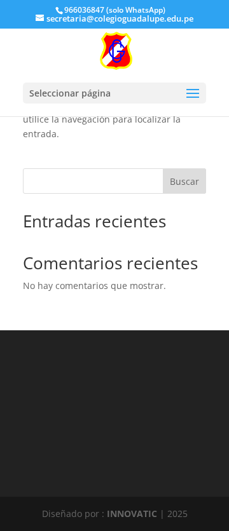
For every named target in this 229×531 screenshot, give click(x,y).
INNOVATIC (132, 513)
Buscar (184, 181)
